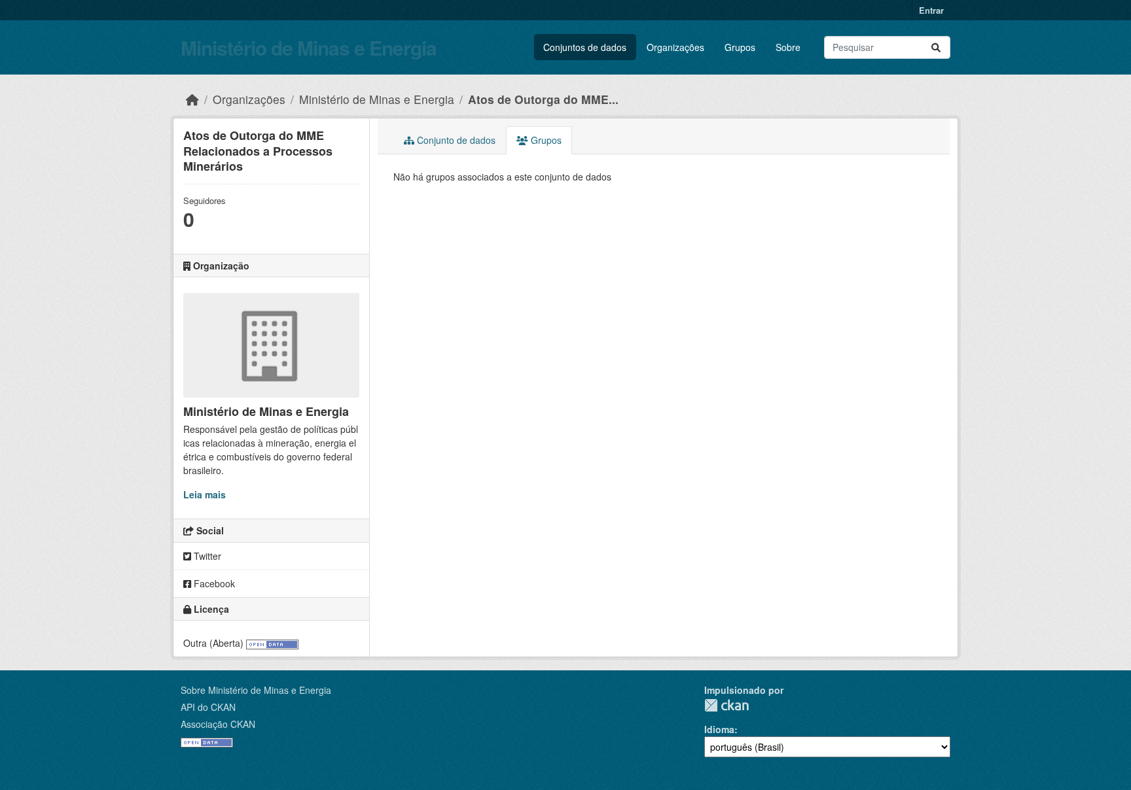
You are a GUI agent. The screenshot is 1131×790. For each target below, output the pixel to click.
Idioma (719, 729)
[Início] (192, 99)
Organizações (675, 47)
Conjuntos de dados (584, 47)
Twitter (206, 555)
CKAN (726, 705)
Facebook (213, 583)
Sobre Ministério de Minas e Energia (256, 689)
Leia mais (204, 494)
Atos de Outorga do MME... (543, 99)
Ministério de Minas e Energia (309, 47)
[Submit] (936, 47)
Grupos (740, 47)
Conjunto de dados (454, 139)
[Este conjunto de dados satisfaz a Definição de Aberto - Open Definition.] (272, 642)
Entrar (931, 10)
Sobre (788, 47)
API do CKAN (208, 706)
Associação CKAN (218, 723)
